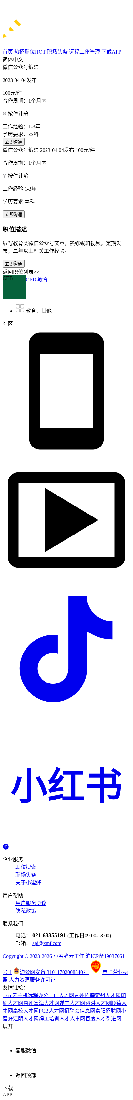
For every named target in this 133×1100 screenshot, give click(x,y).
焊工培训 (49, 1018)
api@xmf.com (46, 943)
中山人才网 (61, 995)
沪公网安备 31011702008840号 (54, 972)
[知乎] (6, 846)
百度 (90, 1018)
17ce (7, 995)
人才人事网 (72, 1018)
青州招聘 (84, 995)
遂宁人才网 (72, 1003)
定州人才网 (108, 995)
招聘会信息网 (79, 1011)
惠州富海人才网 (41, 1003)
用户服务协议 (30, 903)
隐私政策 (25, 911)
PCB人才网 (51, 1011)
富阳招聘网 (108, 1011)
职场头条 (25, 875)
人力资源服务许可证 (32, 980)
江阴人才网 (26, 1018)
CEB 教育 (37, 279)
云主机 (20, 995)
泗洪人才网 (98, 1003)
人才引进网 (108, 1018)
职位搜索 (25, 867)
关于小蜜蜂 (28, 882)
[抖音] (66, 711)
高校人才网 (26, 1011)
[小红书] (66, 840)
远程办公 (38, 995)
